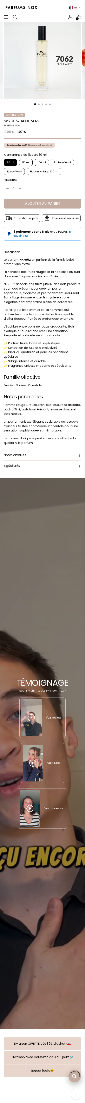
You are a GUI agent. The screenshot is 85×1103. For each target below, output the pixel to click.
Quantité (10, 180)
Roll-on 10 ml (62, 162)
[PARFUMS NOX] (21, 8)
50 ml (26, 162)
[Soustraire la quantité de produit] (7, 188)
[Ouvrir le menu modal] (6, 17)
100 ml (42, 162)
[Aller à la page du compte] (70, 17)
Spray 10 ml (14, 171)
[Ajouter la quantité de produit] (20, 188)
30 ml (10, 162)
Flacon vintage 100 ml (44, 171)
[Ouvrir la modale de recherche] (15, 17)
